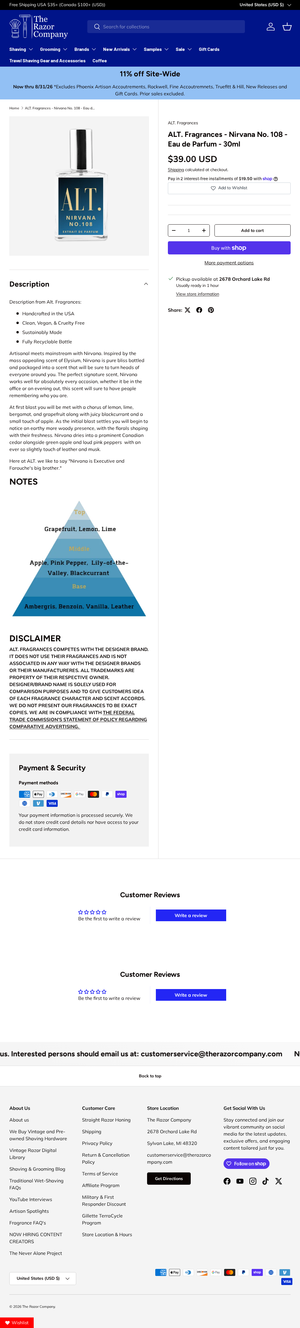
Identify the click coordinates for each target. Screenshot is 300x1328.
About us (19, 1120)
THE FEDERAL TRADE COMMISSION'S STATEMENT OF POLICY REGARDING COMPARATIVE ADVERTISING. (78, 719)
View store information (197, 294)
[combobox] (166, 26)
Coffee (100, 60)
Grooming (50, 49)
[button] (287, 26)
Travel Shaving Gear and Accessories (47, 60)
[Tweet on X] (187, 310)
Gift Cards (209, 49)
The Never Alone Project (35, 1253)
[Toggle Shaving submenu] (30, 49)
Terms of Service (100, 1174)
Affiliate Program (101, 1185)
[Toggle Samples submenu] (166, 49)
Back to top (150, 1076)
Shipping (176, 169)
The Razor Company (38, 1306)
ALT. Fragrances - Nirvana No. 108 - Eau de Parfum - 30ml (60, 108)
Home (14, 108)
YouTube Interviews (30, 1199)
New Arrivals (116, 49)
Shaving (17, 49)
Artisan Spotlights (29, 1211)
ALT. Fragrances (183, 122)
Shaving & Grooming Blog (37, 1169)
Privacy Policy (97, 1143)
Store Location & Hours (107, 1234)
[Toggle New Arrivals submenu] (134, 49)
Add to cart (252, 230)
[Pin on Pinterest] (211, 310)
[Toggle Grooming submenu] (65, 49)
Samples (153, 49)
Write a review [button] (191, 915)
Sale (180, 49)
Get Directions (169, 1178)
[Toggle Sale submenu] (189, 49)
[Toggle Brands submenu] (93, 49)
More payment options (229, 263)
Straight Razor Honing (106, 1120)
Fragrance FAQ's (27, 1223)
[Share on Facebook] (199, 310)
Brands (81, 49)
